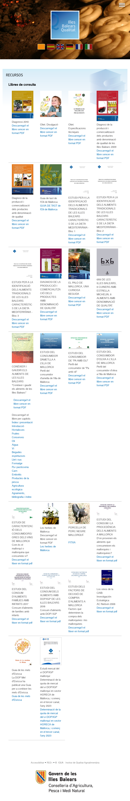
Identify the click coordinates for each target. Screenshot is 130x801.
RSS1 (49, 762)
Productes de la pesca (20, 480)
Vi (13, 448)
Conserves (18, 437)
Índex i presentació (22, 422)
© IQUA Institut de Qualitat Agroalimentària (77, 762)
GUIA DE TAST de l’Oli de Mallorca (50, 207)
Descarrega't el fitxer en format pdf (22, 561)
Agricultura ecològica (18, 487)
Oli (13, 441)
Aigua (15, 444)
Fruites (15, 433)
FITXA (71, 542)
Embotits (16, 474)
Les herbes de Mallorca (48, 548)
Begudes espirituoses (18, 454)
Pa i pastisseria (20, 467)
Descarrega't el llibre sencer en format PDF (20, 129)
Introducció (18, 426)
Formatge (17, 463)
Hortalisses (18, 429)
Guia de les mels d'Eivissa (21, 698)
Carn (14, 470)
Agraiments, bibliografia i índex (21, 495)
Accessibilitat (37, 762)
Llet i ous (17, 459)
